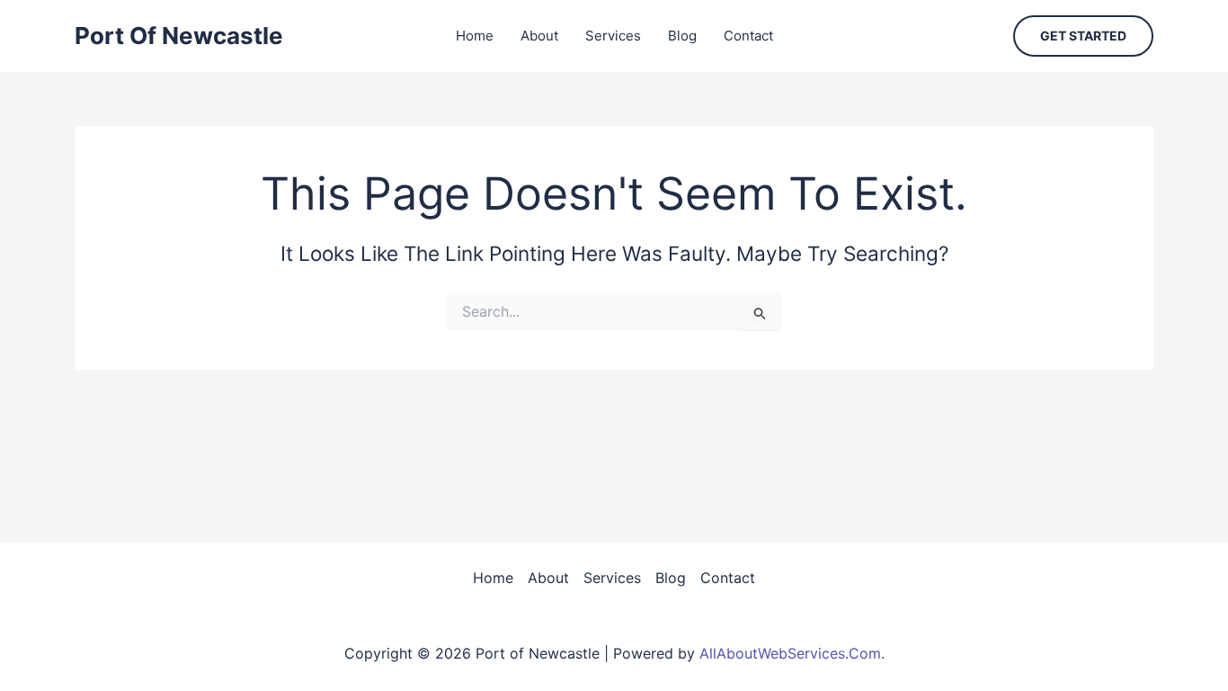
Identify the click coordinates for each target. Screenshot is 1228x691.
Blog (682, 35)
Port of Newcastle (179, 35)
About (539, 35)
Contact (748, 35)
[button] (1083, 36)
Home (475, 35)
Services (613, 35)
